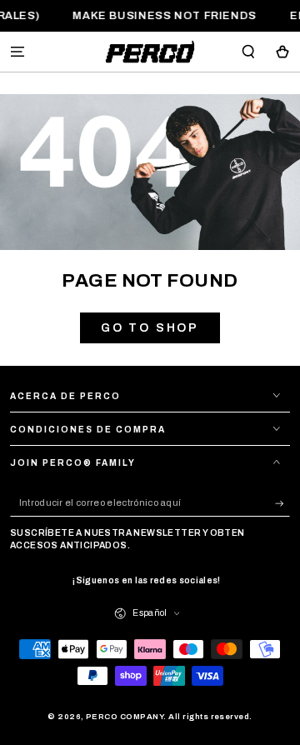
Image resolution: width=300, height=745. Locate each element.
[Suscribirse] (282, 503)
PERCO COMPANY (124, 716)
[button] (248, 51)
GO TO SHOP (150, 328)
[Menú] (17, 51)
